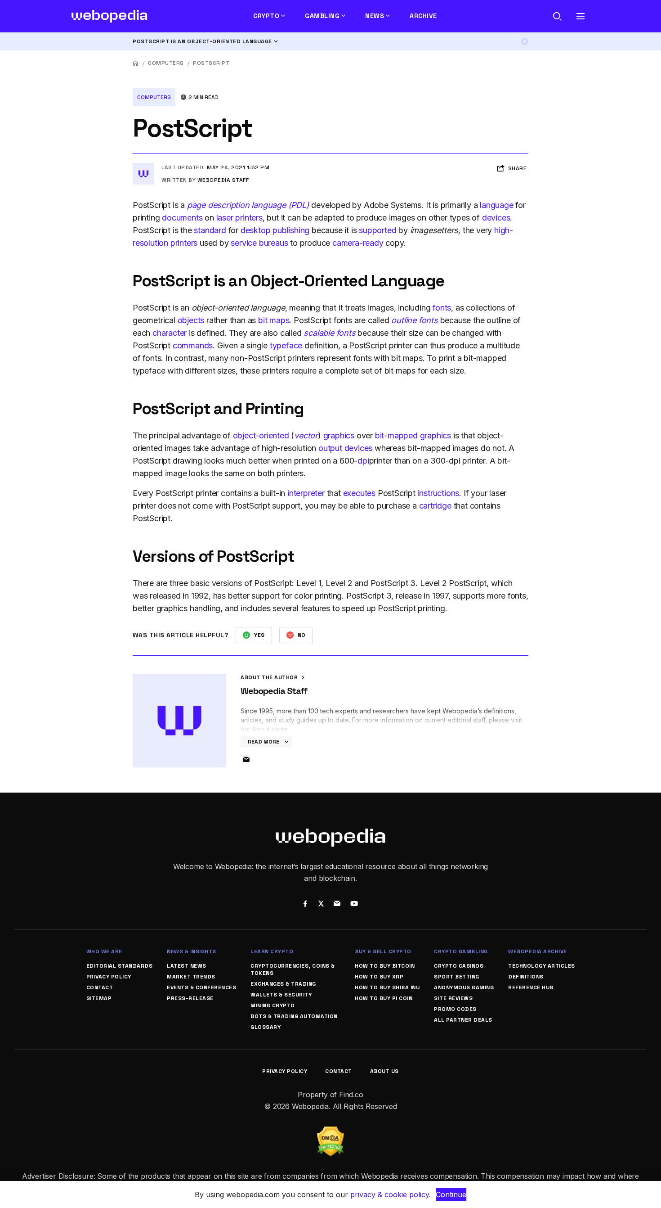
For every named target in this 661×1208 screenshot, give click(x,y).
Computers (166, 63)
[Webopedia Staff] (143, 166)
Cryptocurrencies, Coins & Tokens (292, 969)
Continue (451, 1194)
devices (496, 217)
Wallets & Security (281, 994)
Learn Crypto (271, 951)
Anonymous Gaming (464, 987)
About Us (384, 1071)
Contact (99, 987)
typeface (286, 345)
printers (183, 243)
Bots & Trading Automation (294, 1016)
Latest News (186, 965)
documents (182, 217)
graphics (338, 435)
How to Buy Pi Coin (383, 998)
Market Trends (191, 976)
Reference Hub (531, 987)
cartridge (435, 505)
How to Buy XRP (379, 976)
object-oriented (261, 435)
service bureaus (259, 243)
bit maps (273, 320)
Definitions (526, 976)
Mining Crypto (272, 1005)
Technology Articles (541, 965)
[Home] (136, 63)
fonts (442, 307)
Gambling (322, 16)
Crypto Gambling (461, 951)
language (496, 205)
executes (359, 493)
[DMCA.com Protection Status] (330, 1131)
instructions (439, 493)
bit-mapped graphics (413, 435)
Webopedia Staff (223, 180)
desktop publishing (275, 230)
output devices (345, 448)
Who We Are (104, 951)
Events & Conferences (201, 987)
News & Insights (191, 951)
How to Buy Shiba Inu (387, 987)
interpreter (306, 493)
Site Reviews (453, 998)
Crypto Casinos (458, 965)
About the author (270, 677)
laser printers (239, 217)
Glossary (265, 1027)
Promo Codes (455, 1009)
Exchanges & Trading (283, 983)
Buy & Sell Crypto (383, 951)
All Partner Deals (463, 1019)
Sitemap (99, 998)
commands (193, 345)
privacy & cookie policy (389, 1194)
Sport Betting (456, 976)
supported (377, 230)
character (169, 333)
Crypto (266, 16)
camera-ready (358, 243)
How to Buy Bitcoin (385, 965)
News (374, 16)
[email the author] (246, 759)
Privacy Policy (108, 976)
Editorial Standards (119, 965)
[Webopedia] (109, 16)
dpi (363, 460)
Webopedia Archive (537, 951)
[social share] (305, 905)
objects (191, 320)
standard (210, 230)
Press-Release (190, 998)
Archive (423, 16)
